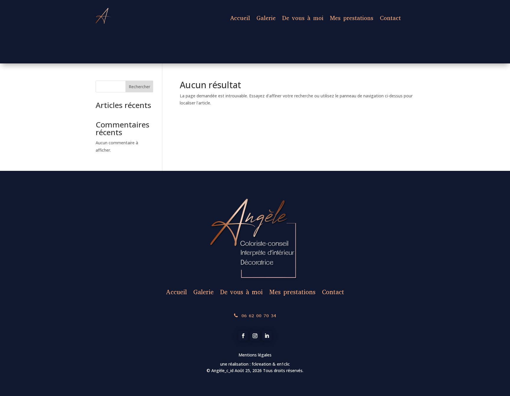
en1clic (283, 364)
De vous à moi (302, 18)
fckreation (262, 364)
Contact (390, 18)
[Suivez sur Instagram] (255, 336)
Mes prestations (351, 18)
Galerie (266, 18)
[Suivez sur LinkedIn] (267, 336)
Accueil (240, 18)
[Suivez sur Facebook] (243, 336)
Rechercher (139, 86)
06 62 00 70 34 (258, 315)
